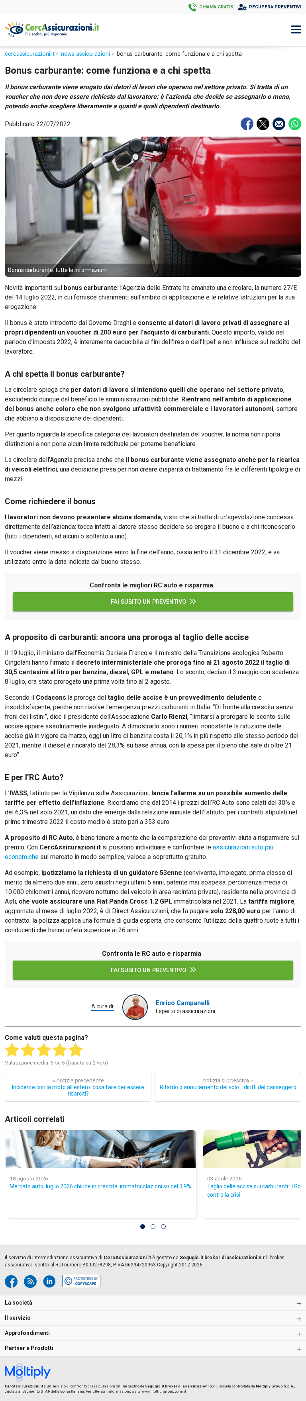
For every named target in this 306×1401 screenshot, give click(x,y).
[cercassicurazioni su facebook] (11, 1281)
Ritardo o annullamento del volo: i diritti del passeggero (228, 1083)
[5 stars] (76, 1050)
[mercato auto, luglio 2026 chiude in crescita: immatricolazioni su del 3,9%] (101, 1149)
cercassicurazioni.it (30, 54)
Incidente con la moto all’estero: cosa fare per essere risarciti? (78, 1087)
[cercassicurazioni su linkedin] (49, 1281)
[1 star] (12, 1050)
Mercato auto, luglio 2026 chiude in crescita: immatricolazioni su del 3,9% (100, 1186)
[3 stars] (44, 1050)
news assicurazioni (85, 54)
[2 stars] (28, 1050)
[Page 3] (163, 1226)
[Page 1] (142, 1226)
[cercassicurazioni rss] (30, 1281)
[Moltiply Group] (30, 1373)
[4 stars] (60, 1050)
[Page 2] (153, 1226)
